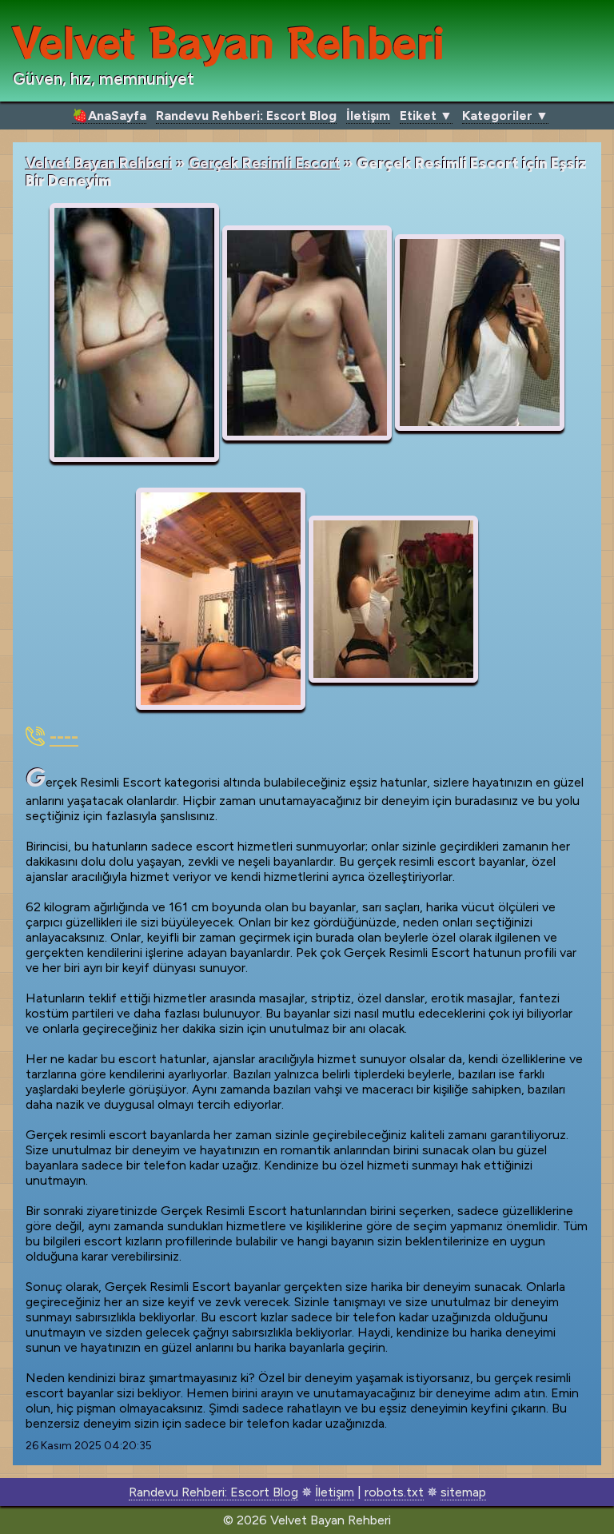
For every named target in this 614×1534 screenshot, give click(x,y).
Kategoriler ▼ (505, 115)
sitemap (463, 1492)
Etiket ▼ (426, 115)
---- (64, 736)
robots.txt (394, 1492)
